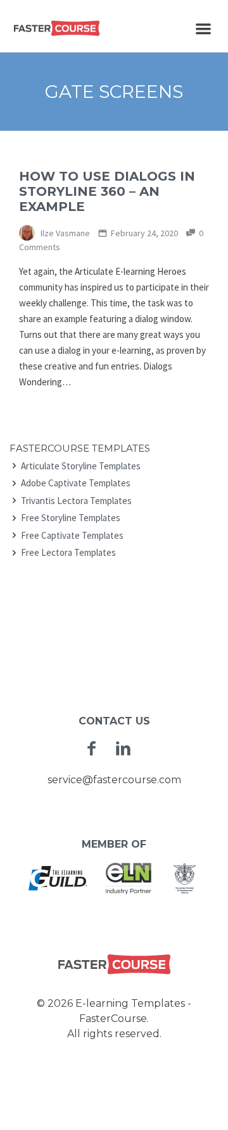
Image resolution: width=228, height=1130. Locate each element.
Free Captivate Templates (72, 535)
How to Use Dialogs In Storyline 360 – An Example (107, 191)
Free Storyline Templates (70, 518)
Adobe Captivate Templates (75, 483)
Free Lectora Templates (68, 552)
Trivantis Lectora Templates (76, 501)
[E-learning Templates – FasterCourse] (57, 28)
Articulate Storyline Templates (81, 466)
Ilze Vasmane (64, 233)
